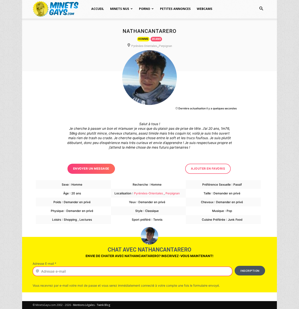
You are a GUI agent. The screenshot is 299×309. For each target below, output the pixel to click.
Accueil (97, 9)
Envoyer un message (91, 168)
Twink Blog (103, 305)
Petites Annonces (175, 9)
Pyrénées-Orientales (144, 46)
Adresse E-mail (44, 263)
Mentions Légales (84, 305)
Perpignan (165, 46)
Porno (144, 9)
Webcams (204, 9)
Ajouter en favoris (208, 168)
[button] (261, 9)
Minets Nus (119, 9)
